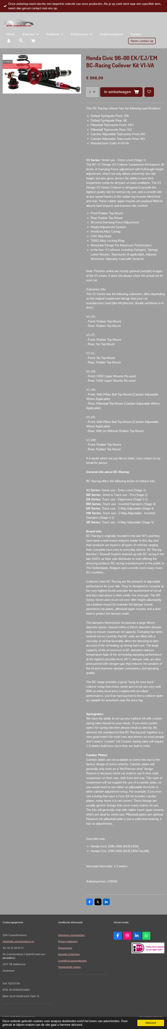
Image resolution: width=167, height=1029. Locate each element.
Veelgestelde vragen (69, 967)
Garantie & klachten (69, 954)
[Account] (8, 41)
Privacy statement (68, 941)
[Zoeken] (20, 40)
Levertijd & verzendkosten (72, 960)
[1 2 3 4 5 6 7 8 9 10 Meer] (92, 92)
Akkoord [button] (150, 1022)
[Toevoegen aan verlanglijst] (149, 92)
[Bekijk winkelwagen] (33, 41)
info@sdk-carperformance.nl (18, 941)
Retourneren (65, 948)
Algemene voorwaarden (71, 935)
